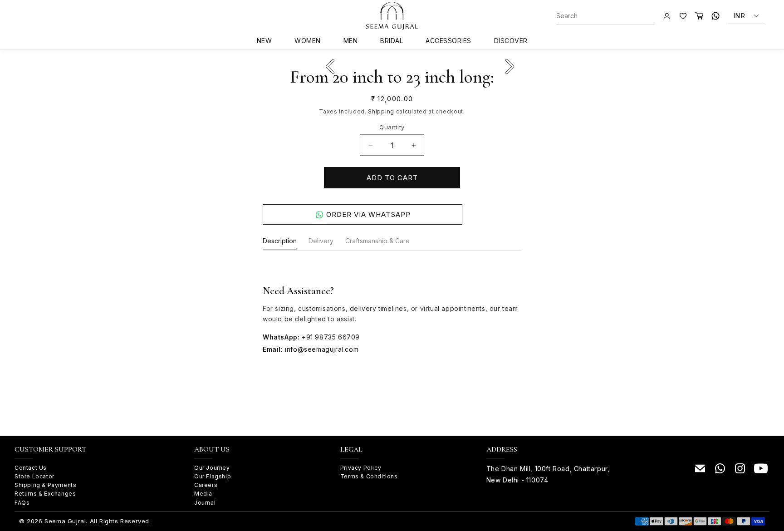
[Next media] (509, 66)
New (264, 40)
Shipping (381, 111)
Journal (205, 502)
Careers (205, 485)
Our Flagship (212, 476)
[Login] (666, 16)
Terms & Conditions (369, 476)
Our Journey (212, 467)
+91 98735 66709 (331, 337)
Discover (511, 40)
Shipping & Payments (45, 485)
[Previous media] (329, 66)
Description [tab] (280, 241)
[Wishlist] (683, 16)
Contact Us (31, 467)
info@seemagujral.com (321, 349)
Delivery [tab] (321, 241)
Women (307, 40)
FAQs (22, 502)
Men (350, 40)
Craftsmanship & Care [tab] (377, 241)
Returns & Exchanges (45, 493)
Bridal (391, 40)
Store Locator (34, 476)
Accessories (448, 40)
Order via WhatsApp (368, 214)
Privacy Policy (360, 467)
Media (203, 493)
